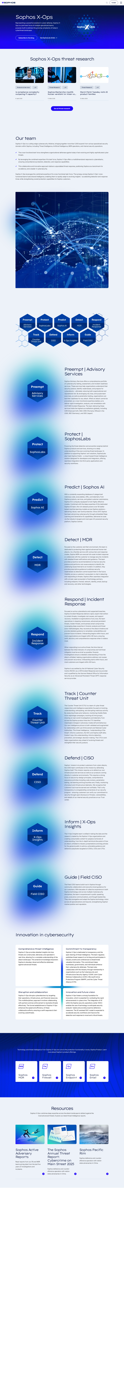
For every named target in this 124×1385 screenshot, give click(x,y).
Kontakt (114, 2)
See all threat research (62, 108)
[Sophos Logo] (9, 2)
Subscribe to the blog (26, 38)
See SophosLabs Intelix (47, 38)
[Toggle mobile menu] (121, 3)
